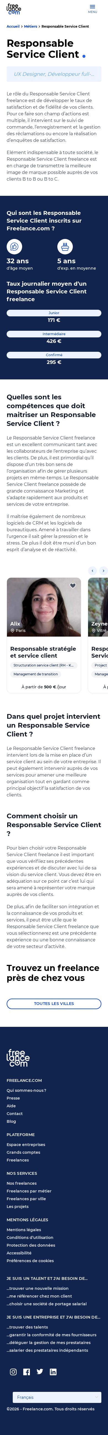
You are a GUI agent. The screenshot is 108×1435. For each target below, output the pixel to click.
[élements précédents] (92, 570)
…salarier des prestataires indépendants (47, 1350)
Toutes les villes (54, 1003)
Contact (15, 1113)
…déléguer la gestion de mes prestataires (49, 1342)
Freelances (18, 1160)
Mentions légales (24, 1229)
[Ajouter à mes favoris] (73, 585)
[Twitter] (40, 1372)
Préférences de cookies (30, 1260)
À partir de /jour (44, 686)
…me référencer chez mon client (39, 1296)
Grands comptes (23, 1152)
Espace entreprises (26, 1144)
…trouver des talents (27, 1327)
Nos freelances (22, 1183)
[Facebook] (26, 1372)
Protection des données (31, 1245)
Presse (13, 1098)
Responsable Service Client (65, 26)
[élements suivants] (103, 570)
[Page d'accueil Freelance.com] (17, 8)
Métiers (30, 26)
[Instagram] (13, 1372)
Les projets (18, 1206)
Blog (11, 1121)
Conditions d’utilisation (30, 1237)
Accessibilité (19, 1253)
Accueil (13, 26)
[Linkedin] (53, 1372)
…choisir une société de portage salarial (47, 1303)
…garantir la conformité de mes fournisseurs (51, 1334)
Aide (11, 1105)
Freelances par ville (26, 1198)
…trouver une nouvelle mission (38, 1288)
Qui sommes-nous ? (26, 1090)
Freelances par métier (29, 1191)
